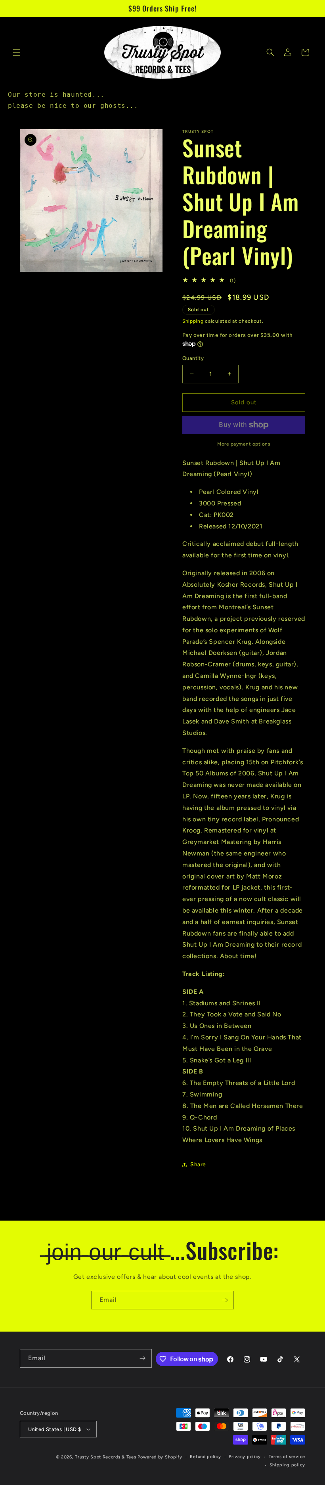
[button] (16, 52)
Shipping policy (288, 1465)
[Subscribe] (224, 1300)
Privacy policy (245, 1456)
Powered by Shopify (160, 1457)
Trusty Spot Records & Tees (105, 1457)
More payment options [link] (243, 444)
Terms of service (287, 1456)
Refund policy (205, 1456)
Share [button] (198, 1164)
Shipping (193, 321)
